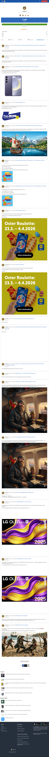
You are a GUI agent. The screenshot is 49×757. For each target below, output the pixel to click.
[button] (24, 375)
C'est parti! (24, 384)
